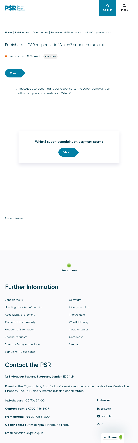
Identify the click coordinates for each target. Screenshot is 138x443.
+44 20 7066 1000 (37, 416)
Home (8, 32)
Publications (22, 32)
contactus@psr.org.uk (28, 433)
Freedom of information (19, 329)
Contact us (76, 337)
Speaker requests (16, 337)
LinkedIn (106, 408)
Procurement (77, 314)
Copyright (75, 299)
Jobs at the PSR (15, 299)
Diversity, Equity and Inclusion (23, 344)
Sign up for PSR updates (20, 351)
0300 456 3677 (38, 408)
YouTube (107, 416)
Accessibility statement (20, 314)
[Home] (51, 8)
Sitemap (74, 344)
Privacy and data (79, 307)
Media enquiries (79, 329)
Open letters (40, 32)
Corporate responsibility (20, 322)
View (13, 73)
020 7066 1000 (34, 400)
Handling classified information (24, 307)
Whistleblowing (78, 322)
